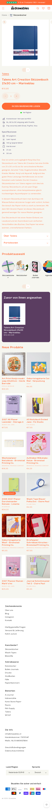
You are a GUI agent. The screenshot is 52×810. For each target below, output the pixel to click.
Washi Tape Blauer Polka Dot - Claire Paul (38, 500)
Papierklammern (12, 683)
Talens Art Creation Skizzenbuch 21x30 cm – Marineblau (14, 330)
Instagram (9, 617)
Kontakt (8, 620)
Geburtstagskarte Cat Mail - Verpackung (38, 379)
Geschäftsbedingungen (15, 747)
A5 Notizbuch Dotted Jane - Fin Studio (37, 420)
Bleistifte (9, 656)
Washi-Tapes (11, 653)
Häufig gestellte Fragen (15, 627)
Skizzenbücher (20, 15)
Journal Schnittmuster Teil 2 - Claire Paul (38, 582)
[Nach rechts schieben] (28, 70)
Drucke (8, 673)
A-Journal (9, 695)
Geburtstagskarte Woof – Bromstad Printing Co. (11, 542)
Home (4, 15)
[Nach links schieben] (24, 70)
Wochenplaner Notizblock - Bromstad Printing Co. (13, 460)
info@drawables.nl (13, 734)
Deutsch (38, 772)
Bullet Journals (35, 276)
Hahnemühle (10, 698)
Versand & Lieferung (14, 630)
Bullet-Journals (12, 669)
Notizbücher (22, 275)
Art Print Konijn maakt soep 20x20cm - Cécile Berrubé (13, 381)
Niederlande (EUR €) (16, 772)
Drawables (12, 798)
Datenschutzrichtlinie (14, 751)
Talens (5, 74)
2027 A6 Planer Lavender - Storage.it (13, 420)
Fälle (7, 679)
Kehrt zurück (11, 634)
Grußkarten (10, 676)
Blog (7, 614)
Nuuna (8, 705)
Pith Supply (10, 708)
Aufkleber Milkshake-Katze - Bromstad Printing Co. (37, 460)
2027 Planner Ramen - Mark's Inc (13, 582)
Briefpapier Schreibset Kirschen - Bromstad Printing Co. (38, 542)
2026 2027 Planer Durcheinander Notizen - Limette (11, 501)
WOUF (8, 715)
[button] (3, 8)
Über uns (9, 610)
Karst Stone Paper (13, 702)
